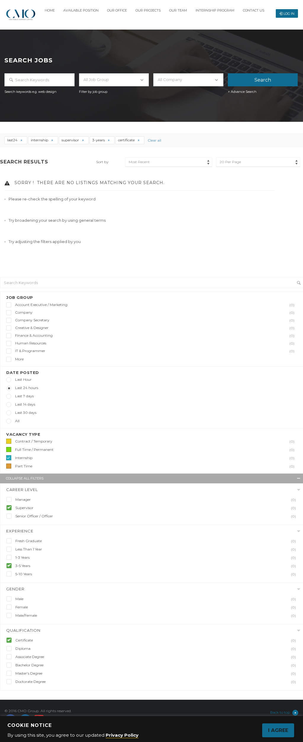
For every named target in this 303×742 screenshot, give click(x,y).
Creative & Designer (154, 327)
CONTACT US (253, 10)
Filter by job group (93, 92)
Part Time (154, 466)
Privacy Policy (122, 735)
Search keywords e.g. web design (30, 92)
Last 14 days (25, 404)
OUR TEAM (178, 10)
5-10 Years (155, 574)
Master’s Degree (155, 673)
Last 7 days (24, 396)
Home (50, 10)
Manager (155, 499)
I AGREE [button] (278, 730)
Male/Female (155, 615)
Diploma (155, 648)
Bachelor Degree (155, 665)
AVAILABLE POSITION (81, 10)
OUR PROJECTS (148, 10)
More (19, 359)
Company (154, 312)
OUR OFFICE (117, 10)
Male (155, 599)
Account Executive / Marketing (154, 304)
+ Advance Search (242, 92)
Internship (154, 458)
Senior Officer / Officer (155, 516)
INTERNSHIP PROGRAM (215, 10)
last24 (12, 140)
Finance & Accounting (154, 335)
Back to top (280, 712)
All (17, 421)
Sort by (102, 162)
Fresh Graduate (155, 541)
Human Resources (154, 343)
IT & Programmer (154, 351)
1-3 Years (155, 557)
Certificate (155, 640)
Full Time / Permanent (154, 449)
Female (155, 607)
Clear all (154, 140)
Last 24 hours (26, 387)
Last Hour (23, 379)
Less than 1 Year (155, 549)
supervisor (71, 140)
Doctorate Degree (155, 681)
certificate (127, 140)
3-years (99, 140)
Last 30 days (25, 412)
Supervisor (155, 508)
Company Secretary (154, 320)
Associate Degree (155, 656)
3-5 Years (155, 565)
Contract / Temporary (154, 441)
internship (40, 140)
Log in (288, 14)
